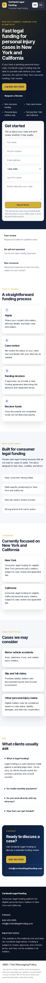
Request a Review (14, 95)
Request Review (23, 205)
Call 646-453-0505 (14, 86)
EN (35, 5)
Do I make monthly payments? (22, 788)
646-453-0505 (16, 859)
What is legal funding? (18, 758)
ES (40, 5)
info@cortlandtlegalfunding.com (25, 868)
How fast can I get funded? (20, 811)
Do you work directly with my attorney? (20, 800)
